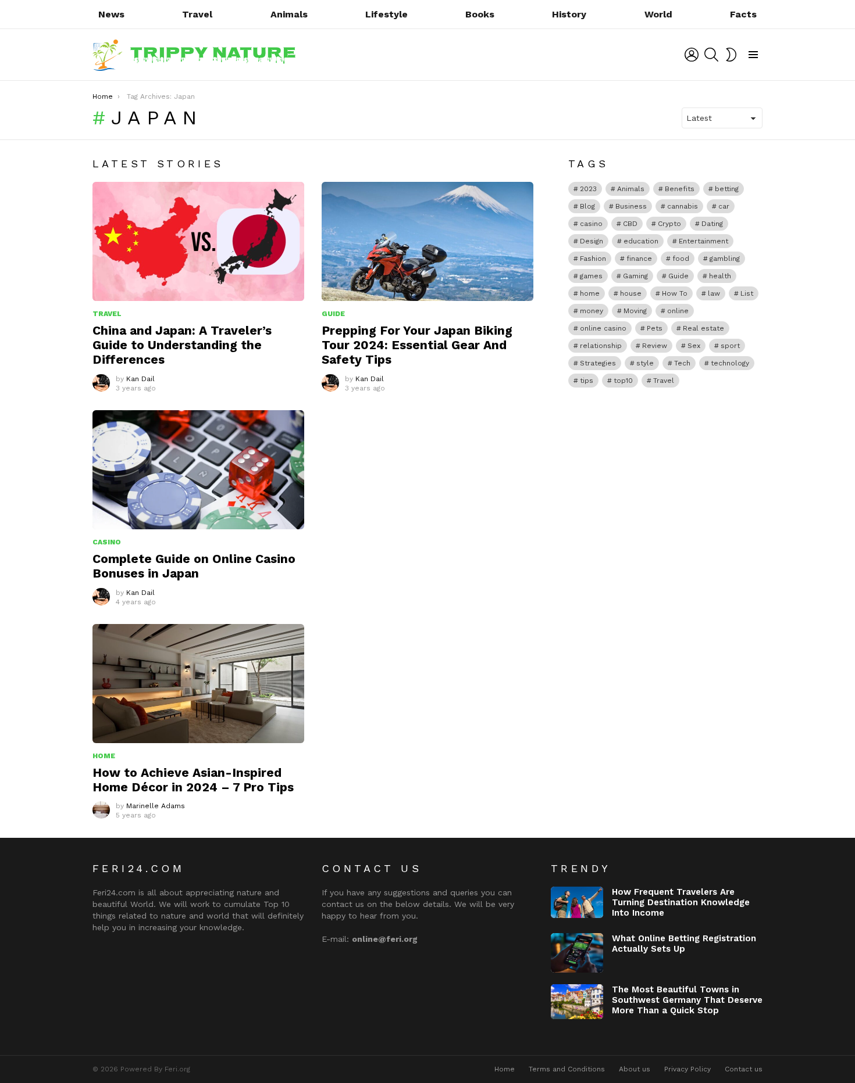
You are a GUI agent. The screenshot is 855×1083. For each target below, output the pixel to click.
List (746, 293)
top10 (623, 380)
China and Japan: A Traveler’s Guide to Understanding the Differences (182, 345)
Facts (743, 14)
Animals (289, 14)
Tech (682, 363)
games (591, 276)
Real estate (703, 328)
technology (730, 363)
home (590, 293)
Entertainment (703, 241)
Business (631, 206)
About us (634, 1069)
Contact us (744, 1069)
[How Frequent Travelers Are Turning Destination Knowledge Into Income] (577, 902)
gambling (725, 258)
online (678, 311)
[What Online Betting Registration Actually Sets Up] (577, 953)
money (591, 311)
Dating (712, 224)
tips (586, 380)
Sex (693, 346)
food (680, 258)
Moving (635, 311)
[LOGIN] (692, 54)
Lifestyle (386, 14)
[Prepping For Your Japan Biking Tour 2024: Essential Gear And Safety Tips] (427, 241)
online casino (603, 328)
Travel (197, 14)
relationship (601, 346)
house (631, 293)
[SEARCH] (711, 54)
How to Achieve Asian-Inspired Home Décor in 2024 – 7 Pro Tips (193, 779)
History (569, 14)
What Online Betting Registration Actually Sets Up (684, 943)
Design (591, 241)
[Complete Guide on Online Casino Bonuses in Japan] (198, 469)
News (111, 14)
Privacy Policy (687, 1069)
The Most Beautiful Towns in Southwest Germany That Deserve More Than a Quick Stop (687, 1000)
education (641, 241)
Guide (333, 314)
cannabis (682, 206)
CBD (630, 224)
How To (674, 293)
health (720, 276)
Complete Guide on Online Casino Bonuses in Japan (193, 565)
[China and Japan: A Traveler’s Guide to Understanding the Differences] (198, 241)
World (658, 14)
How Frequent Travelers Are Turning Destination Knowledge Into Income (681, 902)
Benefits (679, 189)
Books (479, 14)
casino (591, 224)
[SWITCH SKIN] (731, 54)
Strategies (598, 363)
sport (730, 346)
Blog (587, 206)
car (723, 206)
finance (639, 258)
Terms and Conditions (567, 1069)
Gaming (635, 276)
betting (727, 189)
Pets (654, 328)
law (714, 293)
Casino (106, 542)
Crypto (669, 224)
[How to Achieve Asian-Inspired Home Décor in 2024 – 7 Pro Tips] (198, 683)
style (645, 363)
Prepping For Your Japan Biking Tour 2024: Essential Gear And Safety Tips (417, 345)
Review (654, 346)
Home (103, 756)
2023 (588, 189)
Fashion (593, 258)
